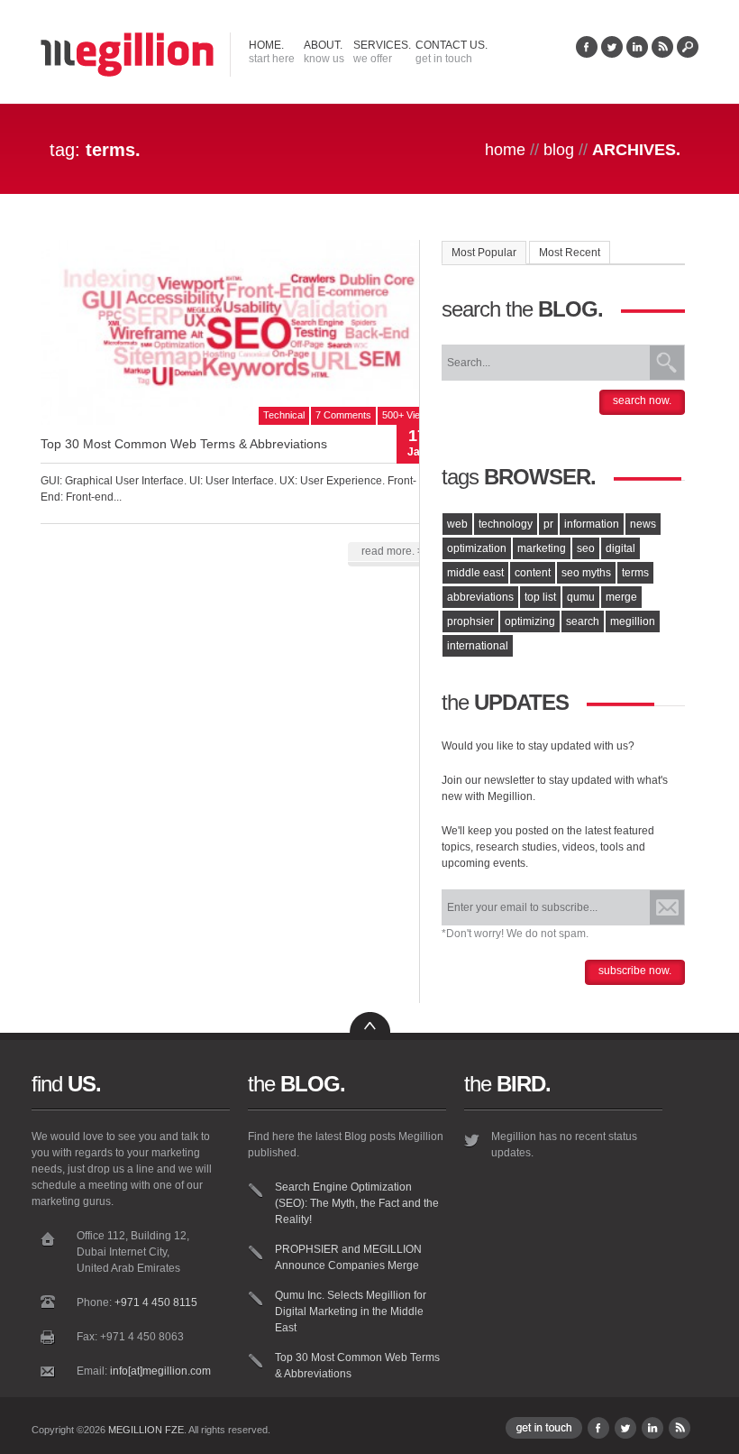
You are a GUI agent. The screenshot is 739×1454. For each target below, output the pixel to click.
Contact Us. (451, 52)
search (582, 621)
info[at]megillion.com (160, 1371)
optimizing (530, 621)
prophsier (470, 621)
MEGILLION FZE (146, 1429)
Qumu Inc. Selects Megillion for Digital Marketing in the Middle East (350, 1311)
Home (505, 150)
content (533, 572)
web (457, 524)
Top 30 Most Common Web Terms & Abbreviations (184, 444)
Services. (382, 52)
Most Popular (484, 252)
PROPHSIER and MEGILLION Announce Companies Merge (348, 1257)
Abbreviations (480, 597)
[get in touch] (544, 1435)
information (591, 524)
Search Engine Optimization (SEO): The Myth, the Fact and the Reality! (357, 1203)
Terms (635, 572)
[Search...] (687, 54)
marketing (541, 548)
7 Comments (343, 415)
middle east (475, 572)
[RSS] (662, 54)
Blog (558, 150)
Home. (272, 52)
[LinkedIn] (637, 54)
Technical (284, 415)
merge (621, 597)
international (477, 646)
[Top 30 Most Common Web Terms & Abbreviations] (239, 421)
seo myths (586, 572)
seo (586, 548)
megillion (632, 621)
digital (620, 548)
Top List (540, 597)
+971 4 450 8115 (155, 1302)
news (643, 524)
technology (506, 524)
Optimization (476, 548)
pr (548, 524)
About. (324, 52)
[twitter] (612, 54)
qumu (581, 597)
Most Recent (569, 252)
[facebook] (587, 54)
